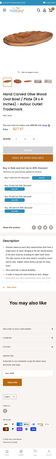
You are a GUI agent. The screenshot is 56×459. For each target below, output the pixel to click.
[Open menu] (4, 10)
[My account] (44, 10)
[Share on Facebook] (34, 227)
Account (49, 455)
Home (7, 455)
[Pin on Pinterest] (39, 227)
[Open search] (38, 10)
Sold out (28, 150)
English (7, 397)
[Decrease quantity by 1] (16, 139)
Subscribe (12, 382)
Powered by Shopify (10, 442)
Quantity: (7, 139)
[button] (28, 158)
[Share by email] (51, 227)
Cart (35, 455)
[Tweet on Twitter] (45, 227)
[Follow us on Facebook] (5, 411)
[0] (50, 10)
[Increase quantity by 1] (34, 139)
